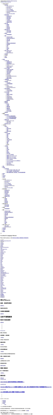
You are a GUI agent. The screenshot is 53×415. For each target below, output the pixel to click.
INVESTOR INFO (10, 52)
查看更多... (2, 305)
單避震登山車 (9, 63)
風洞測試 (8, 28)
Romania (1, 280)
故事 (7, 45)
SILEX (8, 85)
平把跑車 (6, 81)
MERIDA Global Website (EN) (5, 240)
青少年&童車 (9, 111)
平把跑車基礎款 (9, 83)
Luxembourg (2, 267)
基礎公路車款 (9, 78)
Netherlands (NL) (3, 272)
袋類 (7, 134)
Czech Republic (3, 251)
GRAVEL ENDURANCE (11, 87)
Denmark (1, 252)
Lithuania (2, 266)
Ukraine (1, 291)
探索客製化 (2, 295)
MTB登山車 (7, 60)
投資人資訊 (9, 51)
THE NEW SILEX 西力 (11, 13)
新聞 (3, 166)
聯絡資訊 (8, 44)
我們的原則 (9, 18)
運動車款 (8, 108)
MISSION (8, 12)
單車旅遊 (8, 40)
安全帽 (8, 149)
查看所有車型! (3, 365)
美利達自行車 (9, 16)
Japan (1, 263)
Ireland (1, 261)
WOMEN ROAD (10, 98)
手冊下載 (8, 39)
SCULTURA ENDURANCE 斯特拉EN (13, 160)
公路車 (8, 105)
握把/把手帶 (9, 128)
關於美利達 (7, 14)
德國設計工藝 (9, 22)
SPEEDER (8, 82)
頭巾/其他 (8, 153)
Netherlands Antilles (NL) (4, 273)
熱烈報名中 (2, 297)
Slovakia (1, 283)
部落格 (3, 167)
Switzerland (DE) (3, 287)
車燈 (7, 136)
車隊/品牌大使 (7, 29)
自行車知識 (7, 168)
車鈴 (7, 137)
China (1, 248)
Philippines (2, 277)
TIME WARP (9, 80)
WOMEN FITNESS (10, 99)
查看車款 (6, 112)
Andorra (1, 242)
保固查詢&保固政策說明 (11, 43)
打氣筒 (8, 138)
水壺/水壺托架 (9, 139)
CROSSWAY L (9, 96)
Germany (1, 257)
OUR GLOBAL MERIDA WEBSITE (20, 237)
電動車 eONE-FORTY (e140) (12, 155)
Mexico (1, 269)
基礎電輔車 (7, 114)
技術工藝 (6, 23)
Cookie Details (11, 412)
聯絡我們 (4, 400)
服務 (5, 35)
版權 (7, 49)
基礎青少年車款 (9, 94)
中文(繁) (3, 229)
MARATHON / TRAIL (11, 64)
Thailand (1, 290)
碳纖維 (8, 24)
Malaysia (1, 268)
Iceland (1, 259)
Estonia (1, 254)
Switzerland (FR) (3, 288)
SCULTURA (9, 75)
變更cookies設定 (5, 412)
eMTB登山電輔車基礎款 (11, 116)
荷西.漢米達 (9, 30)
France (1, 256)
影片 (7, 46)
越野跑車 (8, 106)
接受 (1, 412)
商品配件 (6, 132)
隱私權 (8, 48)
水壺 (7, 143)
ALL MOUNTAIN (10, 65)
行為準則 (8, 19)
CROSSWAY (9, 89)
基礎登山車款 (9, 67)
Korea (1, 264)
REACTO (8, 74)
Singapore (2, 282)
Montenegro (2, 270)
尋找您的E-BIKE (8, 123)
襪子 (7, 150)
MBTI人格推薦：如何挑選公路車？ (13, 171)
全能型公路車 (9, 70)
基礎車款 (8, 100)
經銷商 (6, 33)
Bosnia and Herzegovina (4, 247)
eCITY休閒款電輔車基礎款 (11, 117)
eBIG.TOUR (9, 122)
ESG (3, 174)
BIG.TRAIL (9, 8)
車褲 (7, 148)
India (1, 260)
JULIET (8, 95)
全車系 (3, 59)
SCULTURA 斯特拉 (10, 10)
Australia (1, 244)
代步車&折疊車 (9, 90)
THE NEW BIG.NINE (10, 165)
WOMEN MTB (9, 97)
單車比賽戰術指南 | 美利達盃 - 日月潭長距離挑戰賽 (16, 172)
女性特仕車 (9, 109)
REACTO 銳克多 (10, 9)
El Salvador (2, 253)
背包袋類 (8, 133)
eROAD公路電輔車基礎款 (11, 118)
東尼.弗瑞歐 (9, 32)
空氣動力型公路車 (10, 69)
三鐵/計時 (8, 73)
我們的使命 (9, 17)
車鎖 (7, 142)
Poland (1, 278)
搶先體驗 (2, 294)
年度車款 (6, 102)
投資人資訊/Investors (8, 50)
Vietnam (1, 293)
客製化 (3, 173)
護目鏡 (8, 152)
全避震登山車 (9, 61)
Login (6, 56)
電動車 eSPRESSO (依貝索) (11, 158)
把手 (7, 127)
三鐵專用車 (7, 79)
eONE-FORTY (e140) (10, 120)
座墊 (7, 129)
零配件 (6, 126)
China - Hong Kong (3, 249)
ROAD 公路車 (7, 68)
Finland (1, 255)
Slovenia (1, 284)
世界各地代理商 (7, 211)
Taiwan (1, 289)
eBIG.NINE (9, 121)
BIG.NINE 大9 (9, 7)
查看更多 (2, 313)
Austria (1, 245)
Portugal (1, 279)
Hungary (1, 258)
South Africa (2, 285)
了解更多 (2, 337)
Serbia (1, 281)
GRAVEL (6, 84)
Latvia (1, 265)
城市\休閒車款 (7, 88)
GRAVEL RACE (9, 86)
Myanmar (2, 271)
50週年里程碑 (7, 195)
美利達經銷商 (9, 34)
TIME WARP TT (9, 164)
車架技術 (8, 27)
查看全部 (2, 378)
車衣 (7, 147)
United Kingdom (3, 292)
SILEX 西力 (9, 163)
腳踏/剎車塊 (9, 131)
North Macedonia (3, 275)
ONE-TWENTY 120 (8, 180)
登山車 (8, 93)
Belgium (1, 246)
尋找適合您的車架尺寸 (11, 38)
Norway (1, 276)
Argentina (2, 243)
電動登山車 (7, 119)
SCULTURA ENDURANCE (12, 11)
